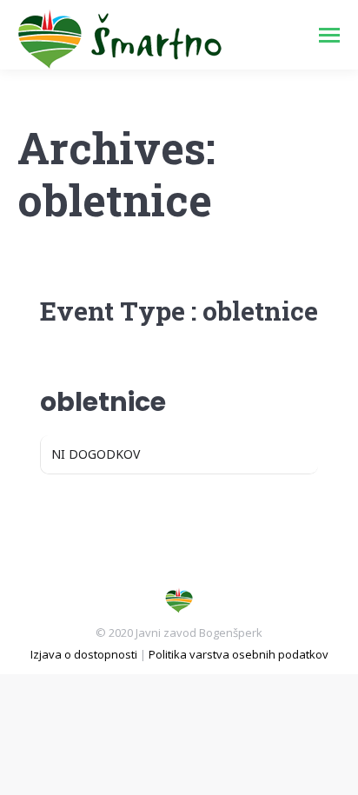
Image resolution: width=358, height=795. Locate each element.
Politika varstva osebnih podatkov (238, 654)
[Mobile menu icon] (329, 35)
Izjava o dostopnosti (83, 654)
